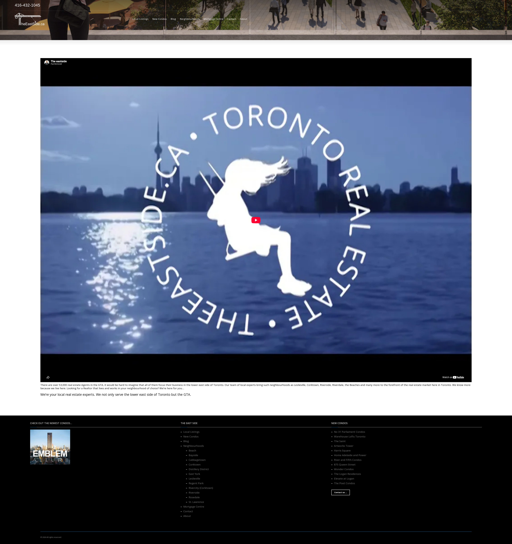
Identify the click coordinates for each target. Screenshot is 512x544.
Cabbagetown (197, 460)
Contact (188, 511)
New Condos (191, 436)
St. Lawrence (196, 502)
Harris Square (342, 450)
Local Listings (191, 432)
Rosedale (194, 497)
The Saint (340, 441)
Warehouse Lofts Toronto (349, 436)
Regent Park (196, 483)
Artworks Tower (343, 446)
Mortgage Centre (193, 506)
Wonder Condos (344, 469)
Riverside (194, 492)
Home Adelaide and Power (350, 455)
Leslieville (194, 478)
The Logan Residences (347, 474)
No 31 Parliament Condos (349, 432)
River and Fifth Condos (347, 460)
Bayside (193, 455)
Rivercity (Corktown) (201, 488)
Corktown (195, 464)
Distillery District (199, 469)
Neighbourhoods (193, 446)
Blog (186, 441)
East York (194, 474)
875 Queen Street (344, 464)
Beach (192, 450)
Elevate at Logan (344, 478)
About (187, 516)
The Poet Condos (344, 483)
